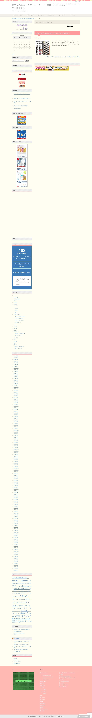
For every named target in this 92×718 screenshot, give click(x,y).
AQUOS (15, 578)
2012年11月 (16, 553)
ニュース (15, 326)
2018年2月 (16, 444)
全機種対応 (23, 613)
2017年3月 (16, 463)
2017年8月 (16, 454)
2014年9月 (16, 515)
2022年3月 (16, 359)
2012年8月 (16, 558)
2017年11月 (16, 449)
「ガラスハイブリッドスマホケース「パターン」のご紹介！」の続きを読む (62, 56)
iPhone (24, 580)
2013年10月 (16, 534)
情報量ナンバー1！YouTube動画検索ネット (22, 629)
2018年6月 (16, 437)
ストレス (15, 302)
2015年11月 (16, 490)
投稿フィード (16, 659)
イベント (21, 591)
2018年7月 (16, 435)
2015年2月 (16, 506)
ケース (28, 593)
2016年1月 (16, 487)
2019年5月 (16, 418)
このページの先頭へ (84, 716)
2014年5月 (16, 521)
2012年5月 (16, 563)
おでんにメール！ (62, 15)
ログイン (15, 658)
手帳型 (26, 616)
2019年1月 (16, 425)
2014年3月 (16, 525)
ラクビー (16, 310)
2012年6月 (16, 561)
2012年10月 (16, 554)
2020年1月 (16, 404)
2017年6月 (16, 457)
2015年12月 (16, 489)
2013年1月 (16, 549)
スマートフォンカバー (20, 599)
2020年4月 (16, 399)
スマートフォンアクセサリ (20, 316)
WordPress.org (17, 663)
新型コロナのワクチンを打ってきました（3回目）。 (22, 102)
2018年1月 (16, 445)
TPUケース (20, 586)
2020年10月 (16, 388)
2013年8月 (16, 537)
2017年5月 (16, 459)
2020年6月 (16, 395)
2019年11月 (16, 407)
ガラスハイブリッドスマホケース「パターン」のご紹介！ (52, 33)
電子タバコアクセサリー (19, 346)
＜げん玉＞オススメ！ (51, 15)
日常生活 (15, 341)
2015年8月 (16, 496)
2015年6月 (16, 499)
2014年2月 (16, 527)
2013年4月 (16, 544)
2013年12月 (16, 530)
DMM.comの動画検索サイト (19, 633)
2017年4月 (16, 461)
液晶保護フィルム (18, 322)
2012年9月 (16, 556)
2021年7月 (16, 373)
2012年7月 (16, 559)
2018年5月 (16, 438)
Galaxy (15, 580)
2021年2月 (16, 381)
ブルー (29, 611)
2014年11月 (16, 511)
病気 (14, 343)
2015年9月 (16, 494)
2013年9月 (16, 535)
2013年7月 (16, 539)
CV (28, 578)
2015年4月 (16, 502)
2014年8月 (16, 516)
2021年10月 (16, 368)
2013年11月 (16, 532)
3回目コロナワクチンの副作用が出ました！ (22, 98)
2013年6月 (16, 540)
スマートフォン (17, 314)
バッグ (15, 330)
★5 (28, 586)
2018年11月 (16, 428)
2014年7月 (16, 518)
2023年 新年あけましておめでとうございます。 (22, 95)
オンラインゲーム (17, 593)
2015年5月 (16, 501)
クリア (23, 593)
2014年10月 (16, 513)
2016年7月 (16, 476)
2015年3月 (16, 504)
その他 (15, 324)
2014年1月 (16, 528)
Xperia (25, 586)
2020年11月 (16, 387)
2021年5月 (16, 376)
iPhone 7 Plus (15, 583)
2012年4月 (16, 565)
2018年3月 (16, 442)
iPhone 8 (19, 583)
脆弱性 (19, 622)
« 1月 (13, 54)
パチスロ (15, 328)
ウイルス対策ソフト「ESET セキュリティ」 (35, 15)
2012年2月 (16, 568)
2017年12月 (16, 447)
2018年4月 (16, 440)
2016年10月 (16, 471)
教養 (14, 339)
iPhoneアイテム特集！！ (18, 15)
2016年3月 (16, 483)
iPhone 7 (29, 580)
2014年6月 (16, 520)
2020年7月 (16, 394)
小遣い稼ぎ (16, 337)
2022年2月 (16, 361)
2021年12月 (16, 364)
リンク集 (62, 682)
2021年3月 (16, 380)
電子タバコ (16, 344)
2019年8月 (16, 413)
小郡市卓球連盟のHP (18, 631)
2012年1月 (16, 570)
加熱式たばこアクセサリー (20, 333)
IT (41, 695)
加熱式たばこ (16, 331)
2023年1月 (16, 356)
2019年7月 (16, 414)
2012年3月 (16, 566)
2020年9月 (16, 390)
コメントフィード (17, 661)
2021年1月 (16, 383)
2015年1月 (16, 508)
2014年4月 (16, 523)
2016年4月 (16, 482)
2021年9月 (16, 369)
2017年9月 (16, 452)
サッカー (16, 305)
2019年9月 (16, 411)
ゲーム (15, 300)
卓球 (16, 312)
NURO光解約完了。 (17, 108)
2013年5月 (16, 542)
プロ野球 (16, 308)
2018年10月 (16, 430)
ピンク (13, 611)
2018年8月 (16, 433)
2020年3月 (16, 400)
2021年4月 (16, 378)
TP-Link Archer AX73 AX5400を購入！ (21, 105)
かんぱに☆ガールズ (22, 589)
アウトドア (16, 297)
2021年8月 (16, 371)
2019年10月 (16, 409)
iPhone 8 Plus (24, 583)
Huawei (19, 580)
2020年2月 (16, 402)
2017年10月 (16, 451)
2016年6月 (16, 478)
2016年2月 (16, 485)
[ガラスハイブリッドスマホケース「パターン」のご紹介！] (42, 53)
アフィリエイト (17, 298)
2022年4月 (16, 357)
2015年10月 (16, 492)
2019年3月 (16, 421)
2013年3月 (16, 546)
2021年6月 (16, 375)
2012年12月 (16, 551)
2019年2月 (16, 423)
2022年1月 (16, 362)
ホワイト (15, 613)
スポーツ (15, 304)
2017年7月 (16, 456)
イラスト (25, 591)
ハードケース (25, 608)
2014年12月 (16, 509)
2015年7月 (16, 497)
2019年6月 (16, 416)
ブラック (24, 611)
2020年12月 (16, 385)
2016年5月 (16, 480)
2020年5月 (16, 397)
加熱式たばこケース (19, 335)
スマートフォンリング (19, 320)
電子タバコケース (18, 348)
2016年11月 (16, 470)
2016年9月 (16, 473)
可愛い (13, 616)
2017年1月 (16, 466)
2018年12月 (16, 426)
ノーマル (17, 608)
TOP (23, 18)
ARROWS (23, 578)
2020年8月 (16, 392)
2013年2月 (16, 547)
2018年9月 (16, 432)
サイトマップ (72, 15)
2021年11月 (16, 366)
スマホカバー (15, 596)
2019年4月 (16, 419)
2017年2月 (16, 464)
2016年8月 (16, 475)
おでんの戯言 (16, 638)
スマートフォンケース (19, 318)
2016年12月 (16, 468)
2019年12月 (16, 406)
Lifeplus (15, 634)
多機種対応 (19, 616)
